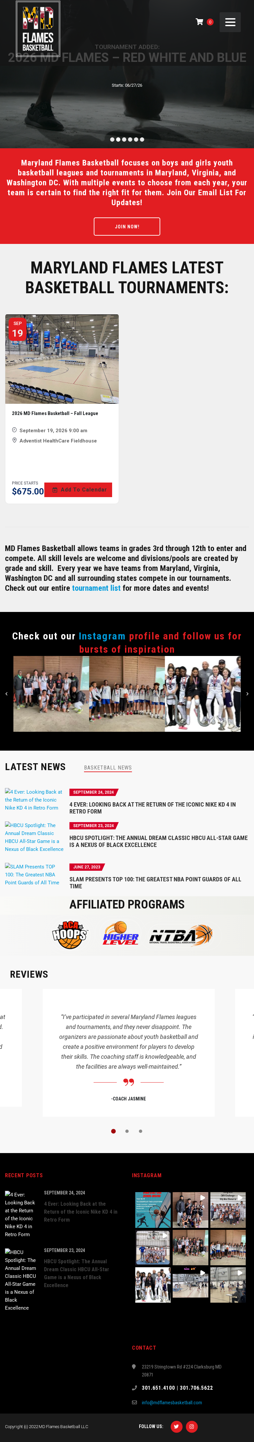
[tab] (108, 768)
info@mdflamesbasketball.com (172, 1403)
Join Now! (127, 226)
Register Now (127, 94)
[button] (51, 694)
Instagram (102, 636)
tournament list (96, 588)
